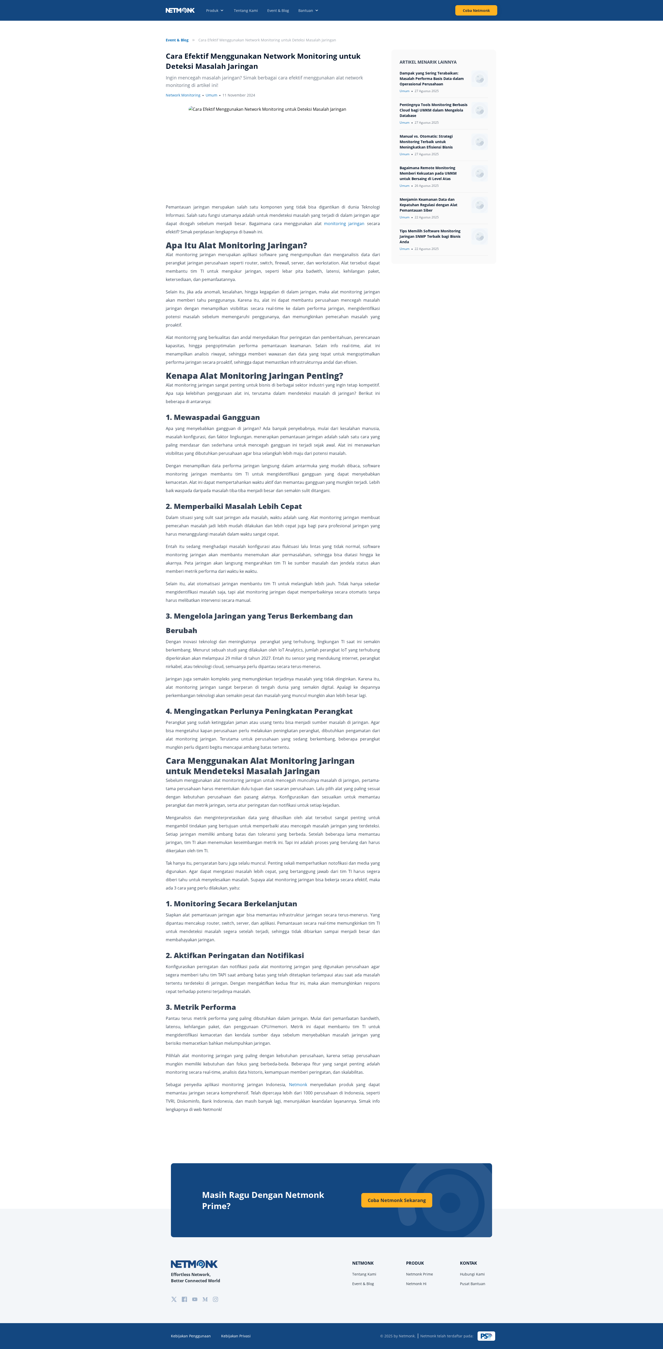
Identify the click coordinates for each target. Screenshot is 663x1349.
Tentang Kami (246, 10)
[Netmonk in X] (174, 1299)
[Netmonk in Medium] (205, 1299)
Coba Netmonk (476, 10)
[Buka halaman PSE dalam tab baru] (486, 1336)
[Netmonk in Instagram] (215, 1299)
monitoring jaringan (344, 223)
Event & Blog (278, 10)
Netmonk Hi (416, 1283)
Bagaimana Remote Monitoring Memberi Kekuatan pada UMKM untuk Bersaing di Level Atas (428, 173)
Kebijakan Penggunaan (191, 1335)
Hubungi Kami (472, 1274)
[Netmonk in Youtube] (195, 1299)
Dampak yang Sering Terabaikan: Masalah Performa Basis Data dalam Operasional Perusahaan (432, 78)
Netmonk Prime (419, 1274)
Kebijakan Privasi (236, 1335)
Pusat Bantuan (472, 1283)
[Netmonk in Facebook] (184, 1299)
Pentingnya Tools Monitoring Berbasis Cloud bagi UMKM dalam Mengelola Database (433, 110)
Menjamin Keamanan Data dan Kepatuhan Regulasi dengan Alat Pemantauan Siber (428, 205)
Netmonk (298, 1084)
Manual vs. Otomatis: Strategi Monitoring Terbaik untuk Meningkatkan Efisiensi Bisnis (426, 142)
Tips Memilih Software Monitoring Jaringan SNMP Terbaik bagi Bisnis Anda (430, 236)
